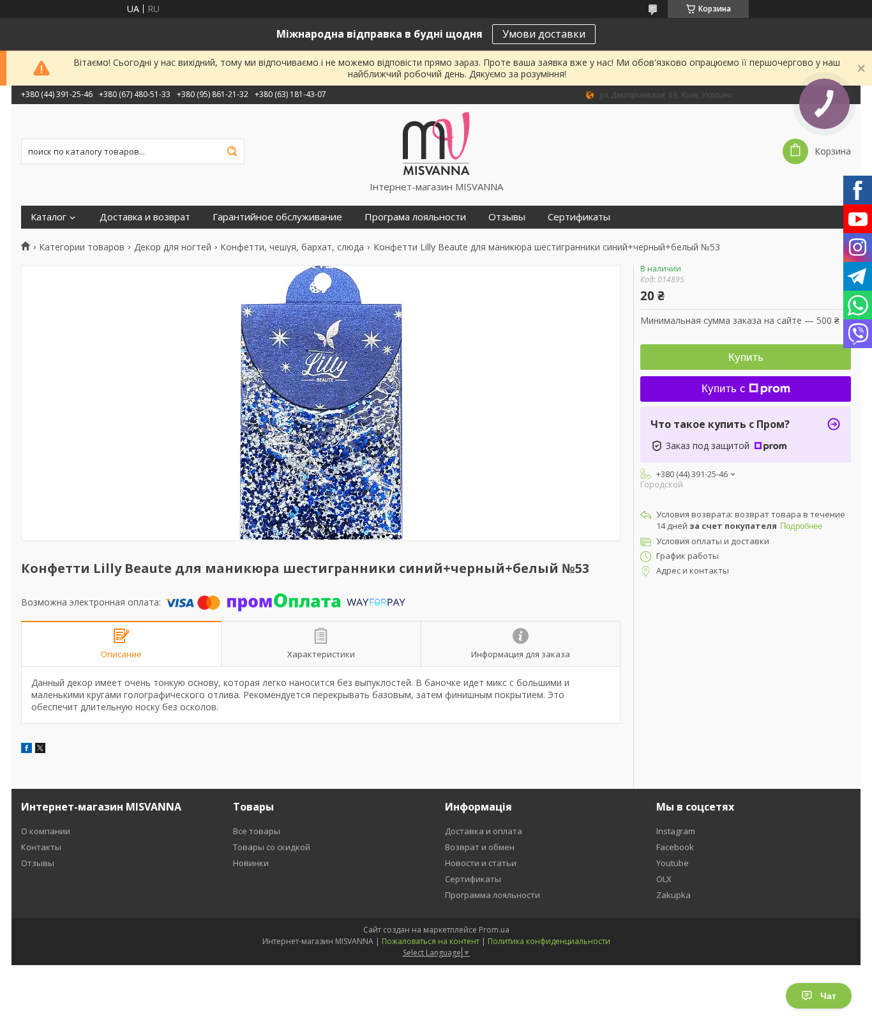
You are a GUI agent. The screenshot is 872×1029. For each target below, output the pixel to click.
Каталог (48, 217)
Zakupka (673, 895)
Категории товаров (81, 247)
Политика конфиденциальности (549, 941)
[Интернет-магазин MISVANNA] (436, 142)
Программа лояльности (492, 895)
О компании (45, 831)
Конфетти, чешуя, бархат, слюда (292, 247)
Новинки (251, 863)
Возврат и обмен (480, 847)
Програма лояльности (415, 217)
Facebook (675, 847)
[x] (40, 749)
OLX (664, 879)
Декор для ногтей (172, 247)
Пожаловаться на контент (430, 941)
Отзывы (506, 217)
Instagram (675, 831)
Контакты (41, 847)
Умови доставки (543, 34)
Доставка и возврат (145, 217)
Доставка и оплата (483, 831)
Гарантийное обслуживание (277, 217)
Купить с (724, 389)
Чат (828, 996)
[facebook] (26, 749)
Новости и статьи (480, 863)
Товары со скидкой (271, 847)
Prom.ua (494, 929)
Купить (745, 357)
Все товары (256, 831)
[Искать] (231, 151)
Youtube (672, 863)
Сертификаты (579, 217)
